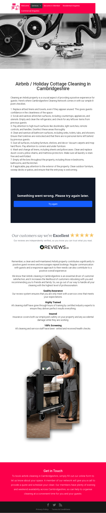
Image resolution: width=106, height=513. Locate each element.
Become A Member (52, 5)
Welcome (25, 5)
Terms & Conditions (61, 509)
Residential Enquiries (71, 5)
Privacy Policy (42, 509)
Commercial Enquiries (30, 11)
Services (35, 5)
